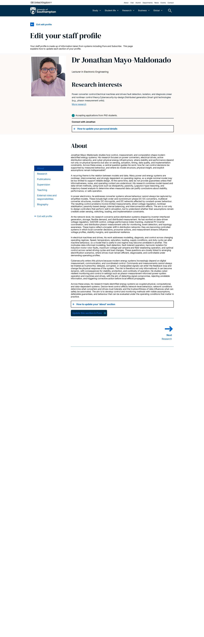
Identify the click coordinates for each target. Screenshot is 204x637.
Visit (132, 3)
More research (79, 104)
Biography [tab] (42, 204)
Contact (171, 3)
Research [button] (127, 10)
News (156, 3)
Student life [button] (110, 10)
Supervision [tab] (43, 184)
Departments (148, 3)
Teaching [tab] (42, 190)
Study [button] (95, 10)
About (126, 3)
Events (163, 3)
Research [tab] (42, 173)
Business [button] (142, 10)
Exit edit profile (44, 24)
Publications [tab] (44, 179)
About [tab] (40, 168)
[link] (43, 216)
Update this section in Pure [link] (87, 313)
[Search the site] (169, 10)
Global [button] (156, 10)
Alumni (138, 3)
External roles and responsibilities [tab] (47, 197)
